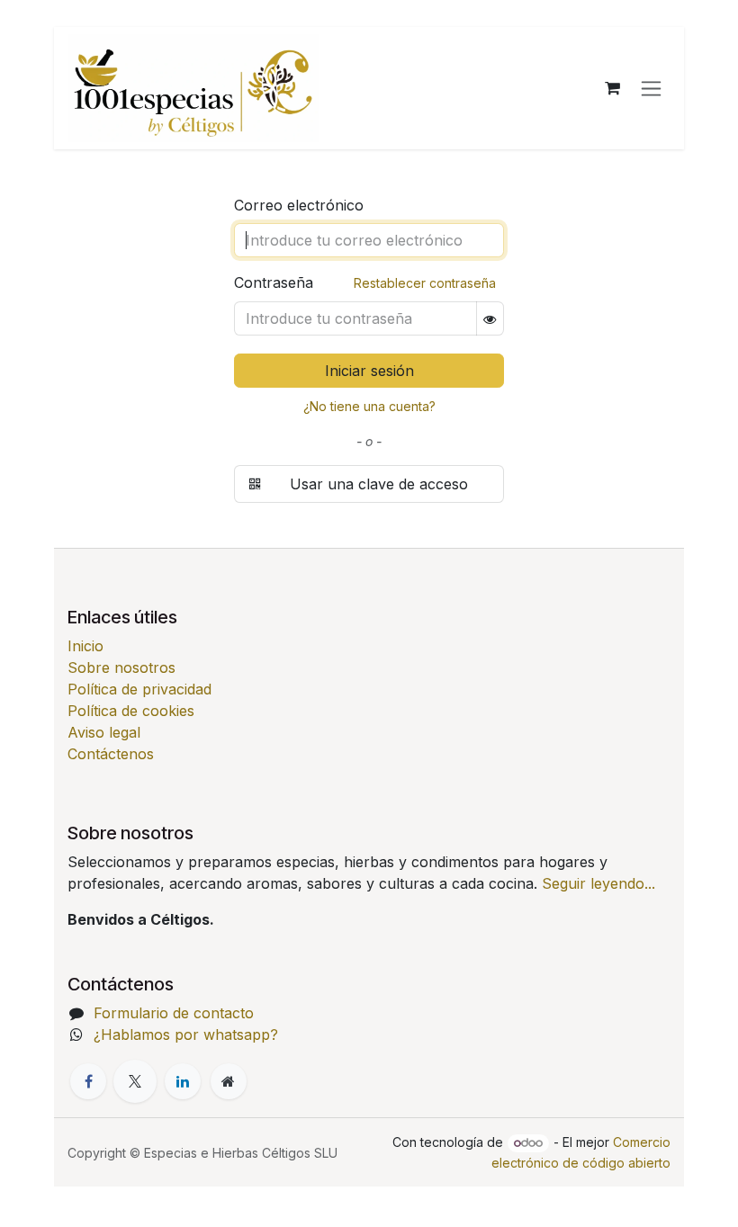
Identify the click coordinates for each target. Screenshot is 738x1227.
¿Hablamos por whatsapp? (186, 1034)
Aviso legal (104, 732)
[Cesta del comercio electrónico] (612, 88)
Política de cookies (131, 711)
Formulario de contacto (174, 1013)
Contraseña (365, 282)
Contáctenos (111, 754)
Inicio (86, 646)
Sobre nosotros (122, 667)
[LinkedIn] (183, 1081)
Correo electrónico (299, 205)
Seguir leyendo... (598, 883)
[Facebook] (88, 1081)
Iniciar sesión (369, 371)
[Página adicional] (229, 1081)
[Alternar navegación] (651, 88)
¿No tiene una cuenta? (369, 406)
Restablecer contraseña (425, 283)
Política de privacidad (140, 689)
